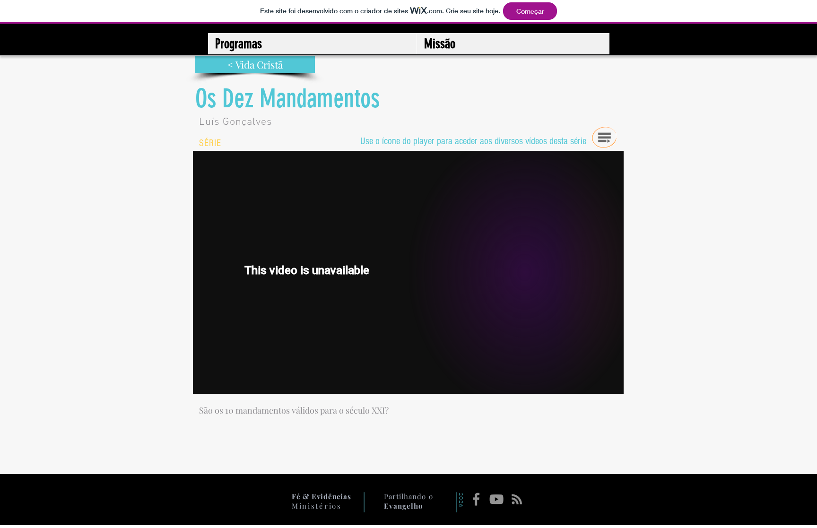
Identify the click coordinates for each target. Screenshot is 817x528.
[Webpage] (516, 499)
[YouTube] (496, 499)
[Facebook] (476, 499)
